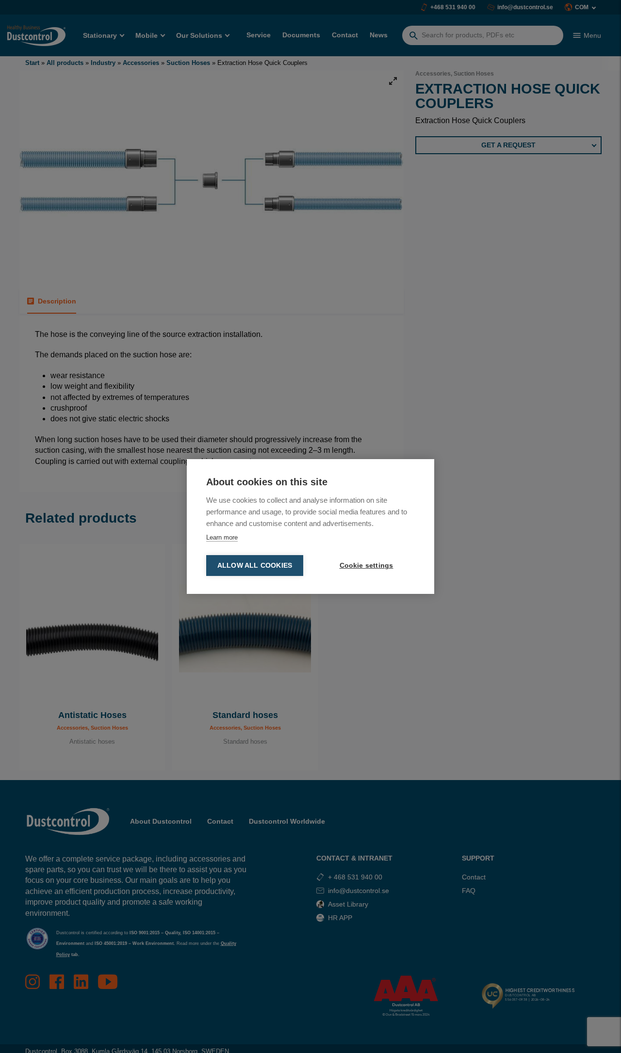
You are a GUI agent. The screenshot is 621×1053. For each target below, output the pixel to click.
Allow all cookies (254, 565)
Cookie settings (366, 565)
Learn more (222, 537)
